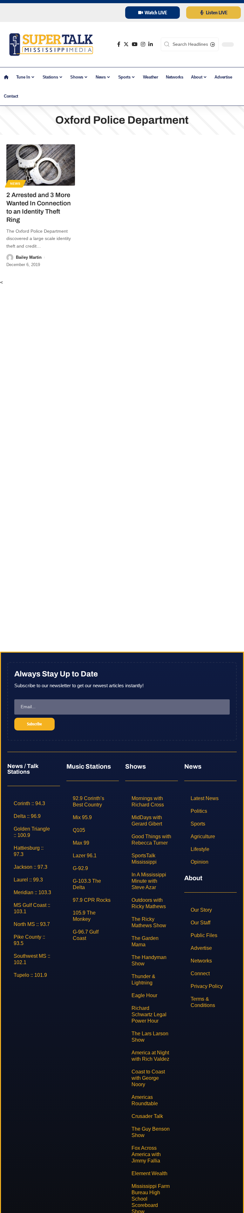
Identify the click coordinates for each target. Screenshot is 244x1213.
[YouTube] (134, 44)
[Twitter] (126, 44)
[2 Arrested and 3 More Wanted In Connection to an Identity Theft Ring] (40, 165)
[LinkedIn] (150, 44)
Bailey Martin (29, 257)
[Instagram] (143, 44)
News (15, 183)
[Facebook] (119, 44)
